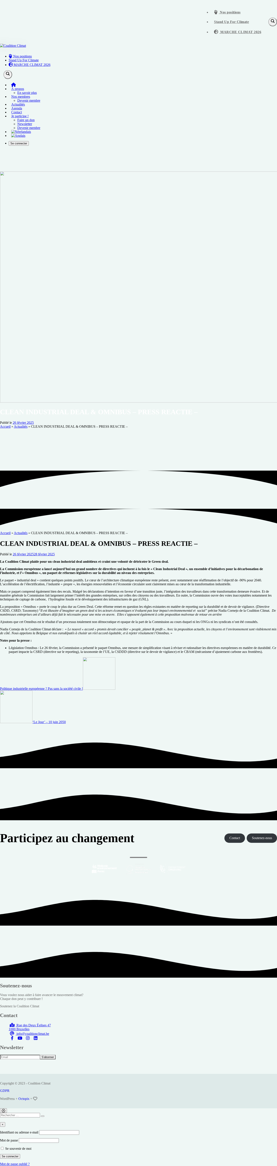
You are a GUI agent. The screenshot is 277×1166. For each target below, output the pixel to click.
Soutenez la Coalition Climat (19, 1006)
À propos (17, 89)
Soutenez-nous (262, 838)
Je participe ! (20, 116)
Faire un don (26, 120)
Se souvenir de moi (17, 1148)
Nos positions (230, 12)
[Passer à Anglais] (18, 135)
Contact (16, 112)
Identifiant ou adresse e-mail (19, 1132)
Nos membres (20, 96)
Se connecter (18, 143)
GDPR (5, 1091)
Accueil (5, 426)
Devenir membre (28, 100)
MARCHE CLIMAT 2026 (240, 32)
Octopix (23, 1099)
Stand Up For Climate (231, 22)
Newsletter (24, 124)
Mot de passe (9, 1140)
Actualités (18, 104)
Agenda (16, 108)
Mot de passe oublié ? (15, 1164)
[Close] (3, 1110)
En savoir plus (27, 93)
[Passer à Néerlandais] (21, 132)
